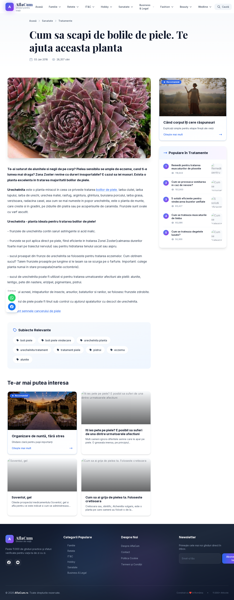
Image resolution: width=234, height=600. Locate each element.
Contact (125, 552)
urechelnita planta (95, 340)
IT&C (88, 6)
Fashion (165, 6)
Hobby (105, 6)
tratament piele (70, 350)
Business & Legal (144, 7)
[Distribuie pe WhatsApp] (12, 297)
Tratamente (65, 20)
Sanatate (124, 6)
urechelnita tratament (34, 350)
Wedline (203, 6)
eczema (119, 350)
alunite (24, 359)
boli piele (26, 340)
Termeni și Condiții (131, 564)
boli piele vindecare (58, 340)
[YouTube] (17, 562)
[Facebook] (8, 562)
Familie (53, 6)
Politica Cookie (129, 558)
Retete (71, 6)
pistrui (97, 350)
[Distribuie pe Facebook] (12, 306)
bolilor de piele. (107, 189)
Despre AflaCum (130, 545)
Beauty (184, 6)
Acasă (39, 6)
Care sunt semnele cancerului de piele (34, 311)
